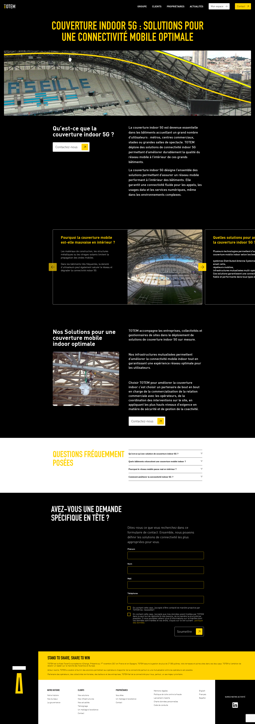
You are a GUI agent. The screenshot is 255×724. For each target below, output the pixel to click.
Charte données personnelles (166, 701)
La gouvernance (53, 702)
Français (202, 694)
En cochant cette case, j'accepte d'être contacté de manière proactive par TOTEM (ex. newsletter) (166, 609)
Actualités (196, 6)
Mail (129, 578)
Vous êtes (120, 695)
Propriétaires (175, 6)
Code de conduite (161, 705)
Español (202, 698)
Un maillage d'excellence (88, 709)
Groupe (142, 6)
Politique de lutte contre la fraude (168, 694)
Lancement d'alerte (162, 698)
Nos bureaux (52, 699)
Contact (241, 6)
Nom (130, 563)
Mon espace (217, 6)
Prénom (131, 549)
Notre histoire (53, 690)
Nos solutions (83, 695)
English (202, 691)
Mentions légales (161, 691)
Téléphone (133, 593)
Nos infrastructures (86, 699)
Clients (157, 6)
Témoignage (83, 706)
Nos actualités (84, 702)
